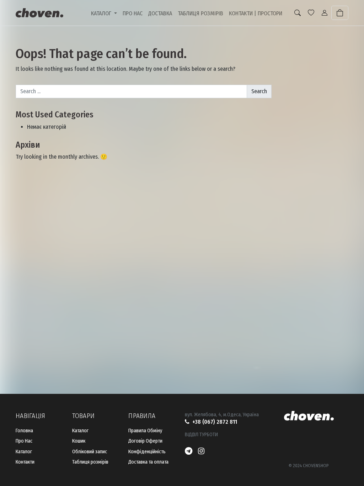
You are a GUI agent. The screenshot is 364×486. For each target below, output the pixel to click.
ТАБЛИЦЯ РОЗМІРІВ (200, 13)
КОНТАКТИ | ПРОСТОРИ (255, 13)
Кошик (78, 441)
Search (259, 91)
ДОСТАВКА (160, 13)
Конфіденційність (147, 452)
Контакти (25, 462)
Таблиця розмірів (90, 462)
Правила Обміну (145, 431)
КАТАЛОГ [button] (102, 13)
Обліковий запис (89, 452)
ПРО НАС (133, 13)
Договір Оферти (145, 441)
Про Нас (24, 441)
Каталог (24, 452)
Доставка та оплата (148, 462)
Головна (24, 431)
